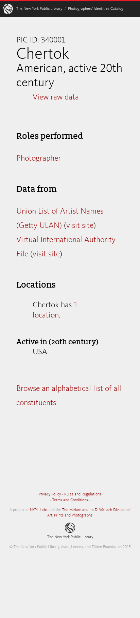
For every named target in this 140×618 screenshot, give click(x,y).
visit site (79, 226)
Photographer (38, 158)
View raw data (56, 97)
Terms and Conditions (70, 500)
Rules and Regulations (82, 494)
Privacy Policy (50, 494)
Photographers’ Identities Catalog (95, 9)
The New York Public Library (39, 9)
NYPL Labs (39, 510)
